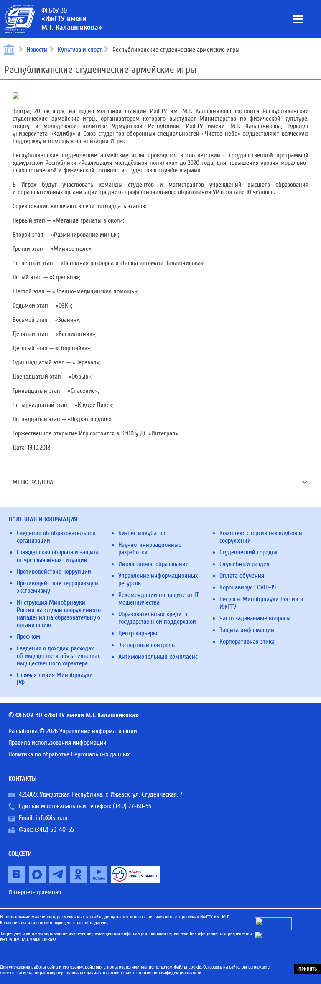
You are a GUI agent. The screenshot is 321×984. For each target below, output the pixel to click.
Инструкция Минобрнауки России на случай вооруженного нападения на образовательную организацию (59, 614)
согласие (19, 973)
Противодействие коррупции (54, 571)
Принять (307, 969)
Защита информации (246, 630)
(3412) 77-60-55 (132, 806)
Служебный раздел (244, 564)
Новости (37, 49)
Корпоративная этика (247, 641)
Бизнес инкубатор (141, 533)
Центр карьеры (137, 633)
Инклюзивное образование (153, 564)
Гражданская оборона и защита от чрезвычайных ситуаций (58, 556)
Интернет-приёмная (34, 892)
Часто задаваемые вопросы (254, 618)
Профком (28, 636)
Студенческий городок (248, 552)
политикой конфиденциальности (168, 973)
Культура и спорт (80, 49)
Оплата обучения (241, 575)
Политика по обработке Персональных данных (69, 754)
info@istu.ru (52, 818)
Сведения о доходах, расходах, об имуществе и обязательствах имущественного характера (58, 656)
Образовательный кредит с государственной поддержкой (157, 617)
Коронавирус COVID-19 (247, 587)
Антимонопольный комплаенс (158, 656)
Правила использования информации (57, 742)
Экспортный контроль (146, 645)
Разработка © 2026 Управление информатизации (72, 731)
